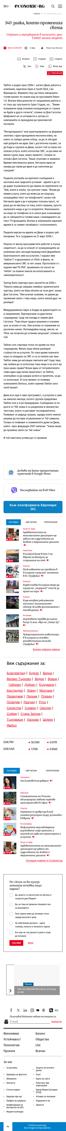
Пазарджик (15, 696)
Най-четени (31, 522)
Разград (29, 702)
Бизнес (40, 1033)
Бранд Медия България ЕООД (47, 1091)
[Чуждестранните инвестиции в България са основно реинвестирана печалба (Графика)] (12, 636)
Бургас (34, 673)
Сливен (30, 708)
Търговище (15, 719)
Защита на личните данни (45, 1069)
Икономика (11, 1033)
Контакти (10, 1083)
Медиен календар (14, 1111)
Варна (47, 673)
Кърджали (46, 684)
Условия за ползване (45, 1096)
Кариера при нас (14, 1096)
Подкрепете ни (43, 1100)
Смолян (45, 708)
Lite (38, 1045)
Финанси (28, 984)
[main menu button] (60, 6)
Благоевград (16, 673)
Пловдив (13, 702)
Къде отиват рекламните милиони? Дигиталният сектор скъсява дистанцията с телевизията (41, 605)
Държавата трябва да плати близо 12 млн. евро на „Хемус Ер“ (41, 620)
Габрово (15, 684)
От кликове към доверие (34, 780)
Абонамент (11, 1078)
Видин (39, 679)
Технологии (12, 1045)
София (12, 714)
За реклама (11, 1067)
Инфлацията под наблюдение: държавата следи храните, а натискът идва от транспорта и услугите (40, 832)
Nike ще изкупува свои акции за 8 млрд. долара (36, 990)
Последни (13, 522)
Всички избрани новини (46, 649)
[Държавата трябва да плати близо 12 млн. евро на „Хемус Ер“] (12, 620)
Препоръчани (50, 522)
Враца (52, 679)
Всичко (40, 1051)
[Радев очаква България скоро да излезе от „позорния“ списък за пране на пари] (12, 586)
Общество (42, 1039)
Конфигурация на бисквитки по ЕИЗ (15, 1106)
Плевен (46, 696)
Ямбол (12, 725)
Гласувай (16, 943)
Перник (32, 696)
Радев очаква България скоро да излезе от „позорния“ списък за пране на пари (41, 588)
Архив (30, 943)
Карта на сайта (43, 1078)
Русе (42, 702)
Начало (37, 13)
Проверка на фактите (16, 1074)
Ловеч (31, 690)
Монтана (45, 690)
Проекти (9, 1051)
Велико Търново (19, 679)
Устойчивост (12, 1039)
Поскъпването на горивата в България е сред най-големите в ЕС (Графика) (40, 572)
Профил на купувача (16, 1100)
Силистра (14, 708)
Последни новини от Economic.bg (44, 860)
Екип (38, 1074)
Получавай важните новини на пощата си (33, 1016)
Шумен (48, 719)
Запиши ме (56, 1022)
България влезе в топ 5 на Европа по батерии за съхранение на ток (38, 557)
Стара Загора (31, 714)
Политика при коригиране (42, 1084)
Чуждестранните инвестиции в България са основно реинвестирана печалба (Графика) (41, 639)
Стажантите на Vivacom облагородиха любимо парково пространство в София (37, 799)
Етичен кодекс (13, 1089)
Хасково (33, 719)
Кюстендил (15, 690)
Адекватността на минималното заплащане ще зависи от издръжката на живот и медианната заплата (41, 537)
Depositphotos (44, 1128)
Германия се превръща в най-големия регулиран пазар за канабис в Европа (41, 815)
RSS (56, 1010)
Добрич (30, 684)
